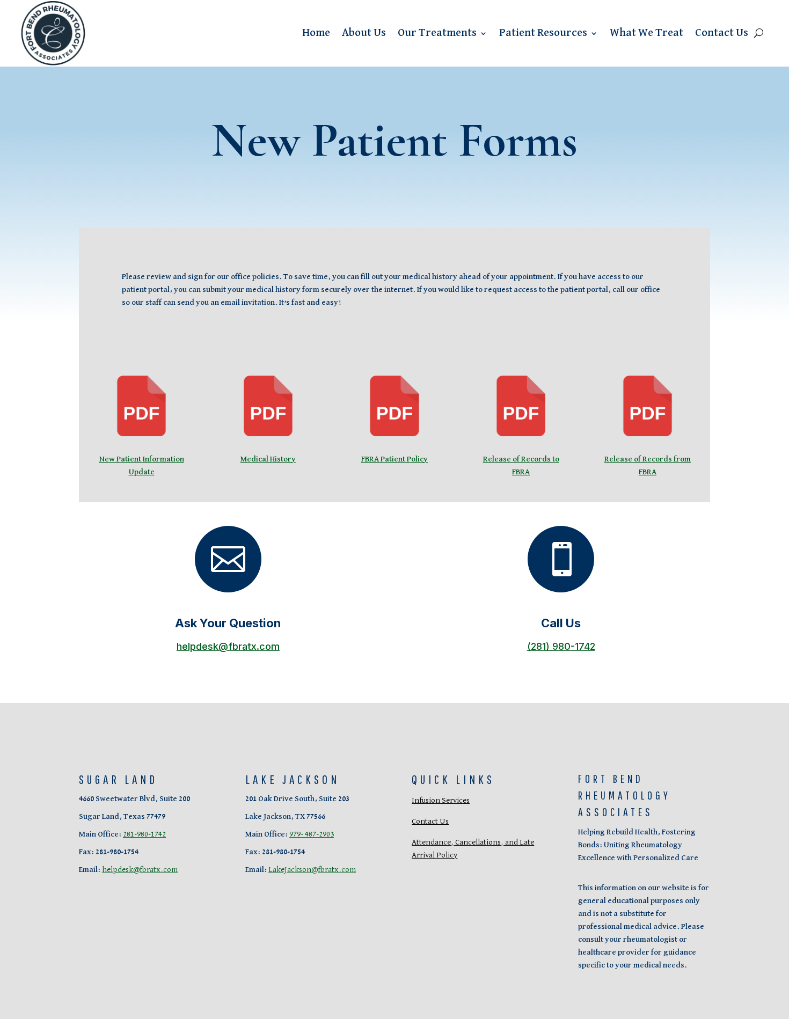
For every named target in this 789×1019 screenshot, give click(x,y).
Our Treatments (437, 33)
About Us (364, 33)
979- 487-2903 (311, 834)
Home (316, 33)
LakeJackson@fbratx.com (312, 870)
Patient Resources (543, 33)
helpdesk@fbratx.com (228, 646)
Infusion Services (441, 800)
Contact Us (721, 33)
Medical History (268, 459)
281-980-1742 (144, 834)
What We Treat (646, 33)
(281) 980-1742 (561, 646)
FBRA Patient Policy (394, 459)
